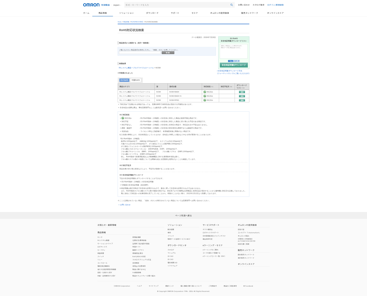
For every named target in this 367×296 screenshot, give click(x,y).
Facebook (249, 286)
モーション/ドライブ (105, 243)
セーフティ (101, 250)
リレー (99, 259)
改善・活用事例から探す (106, 276)
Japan (116, 5)
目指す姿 (241, 229)
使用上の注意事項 (139, 266)
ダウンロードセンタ (177, 245)
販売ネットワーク (249, 12)
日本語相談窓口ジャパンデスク (214, 236)
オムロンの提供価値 (219, 12)
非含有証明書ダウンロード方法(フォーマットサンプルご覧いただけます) (233, 72)
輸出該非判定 (207, 239)
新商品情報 (136, 237)
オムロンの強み (243, 236)
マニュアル (172, 253)
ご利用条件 (213, 286)
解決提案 (171, 229)
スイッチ (100, 256)
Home (120, 22)
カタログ (171, 250)
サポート (175, 12)
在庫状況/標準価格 (139, 240)
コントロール (102, 263)
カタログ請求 (258, 4)
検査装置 (100, 253)
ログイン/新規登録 (275, 4)
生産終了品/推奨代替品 (140, 243)
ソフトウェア (172, 266)
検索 (232, 5)
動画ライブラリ (138, 250)
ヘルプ (139, 286)
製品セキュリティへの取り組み (143, 276)
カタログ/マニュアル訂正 (141, 259)
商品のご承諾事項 (230, 286)
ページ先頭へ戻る (183, 215)
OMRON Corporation (122, 286)
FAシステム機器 (103, 240)
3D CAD (170, 259)
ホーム (86, 12)
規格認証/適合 (137, 253)
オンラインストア (275, 12)
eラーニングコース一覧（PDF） (214, 256)
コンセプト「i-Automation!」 (249, 232)
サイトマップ (154, 286)
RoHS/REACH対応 (137, 22)
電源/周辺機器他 (103, 266)
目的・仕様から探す (104, 272)
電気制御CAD (172, 262)
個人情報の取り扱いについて (191, 286)
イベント (171, 236)
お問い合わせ (244, 4)
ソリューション (126, 12)
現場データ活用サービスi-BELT (179, 239)
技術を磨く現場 (243, 244)
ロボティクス (102, 246)
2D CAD (170, 256)
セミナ (195, 12)
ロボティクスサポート (211, 232)
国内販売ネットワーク (246, 254)
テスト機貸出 (207, 229)
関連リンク (169, 286)
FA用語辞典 (136, 272)
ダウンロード (152, 12)
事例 (169, 232)
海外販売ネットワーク (246, 258)
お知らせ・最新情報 (106, 224)
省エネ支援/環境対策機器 (106, 269)
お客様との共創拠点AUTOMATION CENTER (246, 240)
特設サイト (136, 246)
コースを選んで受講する (211, 253)
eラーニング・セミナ (213, 245)
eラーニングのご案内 (210, 250)
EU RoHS (124, 80)
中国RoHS (136, 80)
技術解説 (135, 263)
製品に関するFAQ (139, 269)
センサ (99, 237)
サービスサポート (211, 224)
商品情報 (102, 12)
